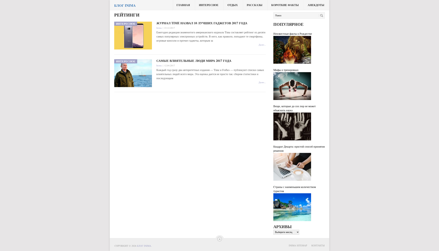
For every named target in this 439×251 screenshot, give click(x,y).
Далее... (262, 44)
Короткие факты (285, 5)
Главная (183, 5)
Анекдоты (316, 5)
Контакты (318, 245)
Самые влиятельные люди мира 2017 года (193, 60)
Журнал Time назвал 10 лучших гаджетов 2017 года (201, 23)
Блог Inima (125, 5)
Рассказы (254, 5)
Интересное (208, 5)
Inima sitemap (298, 245)
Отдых (232, 5)
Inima (159, 27)
